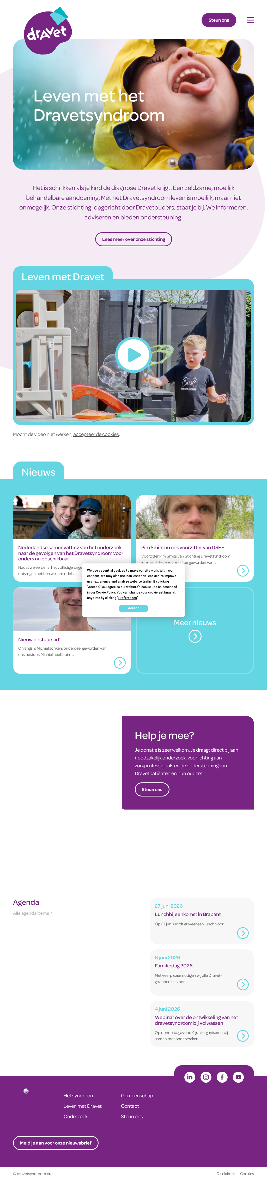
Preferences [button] (127, 598)
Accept (133, 608)
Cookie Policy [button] (105, 592)
